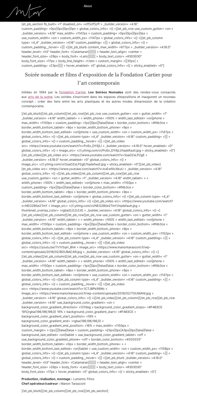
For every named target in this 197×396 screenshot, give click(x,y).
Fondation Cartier (72, 92)
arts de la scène (40, 97)
